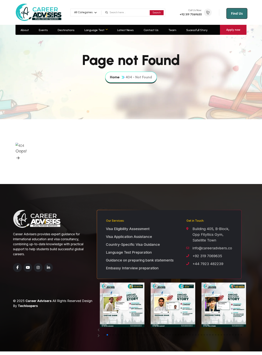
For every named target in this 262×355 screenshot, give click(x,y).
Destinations (66, 30)
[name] (18, 158)
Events (43, 30)
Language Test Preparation (129, 252)
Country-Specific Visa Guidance (133, 244)
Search (157, 12)
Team (172, 30)
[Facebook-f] (17, 267)
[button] (173, 330)
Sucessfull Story (197, 30)
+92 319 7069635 (191, 14)
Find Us (237, 13)
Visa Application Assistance (129, 237)
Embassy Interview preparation (132, 268)
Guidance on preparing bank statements (140, 260)
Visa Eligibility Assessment (128, 229)
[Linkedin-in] (48, 267)
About (24, 30)
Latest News (125, 30)
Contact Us (151, 30)
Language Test (94, 30)
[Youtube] (27, 267)
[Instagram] (38, 267)
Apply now (233, 29)
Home (114, 77)
